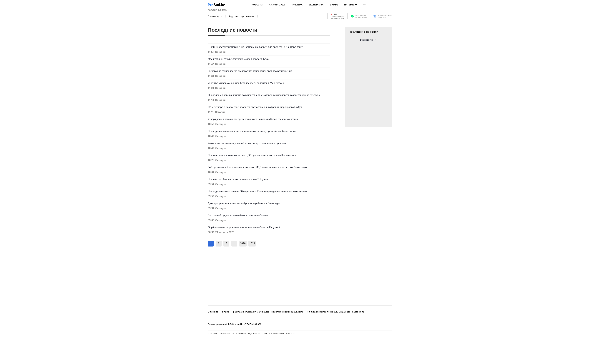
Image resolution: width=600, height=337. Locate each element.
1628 (243, 243)
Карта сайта (358, 311)
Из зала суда (277, 4)
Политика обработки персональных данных (328, 311)
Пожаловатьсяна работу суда (361, 16)
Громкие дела (215, 16)
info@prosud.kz (235, 324)
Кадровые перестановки (241, 16)
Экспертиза (316, 4)
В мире (334, 4)
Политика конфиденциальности (287, 311)
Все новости (366, 40)
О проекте (213, 311)
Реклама (225, 311)
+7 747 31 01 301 (252, 324)
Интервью (350, 4)
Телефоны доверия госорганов (385, 16)
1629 (252, 243)
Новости (257, 4)
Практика (296, 4)
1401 (336, 14)
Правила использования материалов (250, 311)
